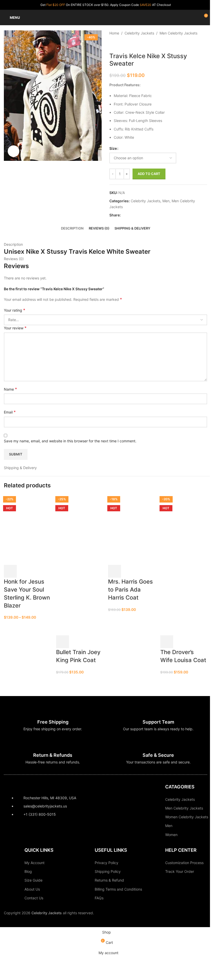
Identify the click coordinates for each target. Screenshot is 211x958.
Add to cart (149, 174)
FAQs (99, 898)
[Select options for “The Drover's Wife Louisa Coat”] (166, 641)
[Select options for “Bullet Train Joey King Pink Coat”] (62, 641)
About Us (32, 889)
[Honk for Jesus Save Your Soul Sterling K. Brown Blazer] (27, 529)
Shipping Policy (108, 871)
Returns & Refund (109, 880)
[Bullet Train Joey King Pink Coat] (79, 529)
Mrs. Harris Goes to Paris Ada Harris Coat (130, 589)
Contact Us (33, 898)
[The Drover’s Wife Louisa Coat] (183, 529)
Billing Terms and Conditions (118, 889)
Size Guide (33, 880)
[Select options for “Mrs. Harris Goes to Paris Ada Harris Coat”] (114, 571)
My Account (34, 862)
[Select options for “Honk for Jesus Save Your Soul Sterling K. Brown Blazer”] (10, 571)
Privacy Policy (106, 862)
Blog (28, 871)
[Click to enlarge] (13, 151)
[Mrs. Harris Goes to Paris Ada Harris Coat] (131, 529)
